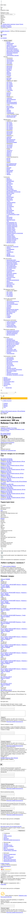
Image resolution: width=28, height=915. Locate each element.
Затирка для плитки (12, 115)
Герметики (9, 272)
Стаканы (9, 316)
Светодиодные (10, 365)
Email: (2, 830)
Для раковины (10, 206)
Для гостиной (10, 60)
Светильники (10, 357)
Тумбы (8, 253)
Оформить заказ (23, 895)
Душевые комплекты (12, 226)
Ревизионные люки (12, 326)
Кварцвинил (7, 380)
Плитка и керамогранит (10, 854)
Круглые (9, 185)
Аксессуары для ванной (13, 50)
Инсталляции (10, 189)
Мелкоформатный (11, 165)
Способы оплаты (8, 845)
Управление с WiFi (11, 349)
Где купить (8, 25)
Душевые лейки (11, 227)
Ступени (9, 75)
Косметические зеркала (12, 309)
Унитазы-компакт (11, 202)
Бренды (5, 385)
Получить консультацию (6, 810)
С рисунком (10, 90)
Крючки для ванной (12, 310)
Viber (12, 758)
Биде (8, 215)
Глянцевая (9, 98)
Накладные (9, 186)
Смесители (9, 203)
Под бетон (9, 82)
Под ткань (9, 88)
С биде (8, 201)
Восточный (9, 106)
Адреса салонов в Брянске (9, 566)
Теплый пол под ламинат (13, 342)
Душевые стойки (11, 230)
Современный (10, 112)
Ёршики (9, 308)
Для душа (9, 207)
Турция (8, 161)
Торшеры (9, 372)
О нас (5, 834)
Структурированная (12, 103)
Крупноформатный (11, 163)
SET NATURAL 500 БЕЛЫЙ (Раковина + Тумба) (13, 622)
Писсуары (9, 194)
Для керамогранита (11, 266)
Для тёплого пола (11, 268)
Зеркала (9, 248)
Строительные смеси (9, 381)
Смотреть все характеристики (8, 450)
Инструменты (10, 276)
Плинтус (9, 74)
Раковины (9, 179)
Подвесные (9, 187)
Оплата (21, 24)
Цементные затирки (12, 262)
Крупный (9, 78)
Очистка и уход (10, 284)
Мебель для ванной (11, 46)
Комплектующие (11, 219)
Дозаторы (9, 306)
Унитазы (9, 195)
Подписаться (22, 830)
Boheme (3, 518)
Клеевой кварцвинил (12, 333)
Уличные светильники (12, 373)
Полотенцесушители (12, 350)
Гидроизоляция (10, 270)
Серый (8, 173)
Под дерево (9, 83)
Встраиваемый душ (12, 222)
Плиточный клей (11, 116)
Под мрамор (10, 86)
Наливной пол (10, 274)
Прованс (9, 110)
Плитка (8, 42)
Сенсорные (9, 348)
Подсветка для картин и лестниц (15, 375)
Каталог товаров (6, 398)
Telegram (16, 758)
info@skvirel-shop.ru (6, 866)
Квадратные (10, 183)
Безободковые (10, 197)
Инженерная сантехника (13, 51)
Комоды (9, 250)
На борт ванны (10, 213)
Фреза (8, 281)
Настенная (9, 67)
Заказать (3, 717)
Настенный (9, 133)
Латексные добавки (12, 273)
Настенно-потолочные (12, 361)
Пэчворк (9, 111)
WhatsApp (8, 758)
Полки (8, 314)
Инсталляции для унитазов (13, 191)
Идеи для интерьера (9, 849)
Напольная (9, 66)
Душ (8, 221)
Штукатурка (10, 286)
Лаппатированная (11, 99)
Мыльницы (9, 313)
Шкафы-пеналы (11, 256)
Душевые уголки (11, 241)
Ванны (8, 178)
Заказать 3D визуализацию (7, 442)
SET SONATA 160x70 (6, 690)
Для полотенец (10, 302)
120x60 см (9, 151)
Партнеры (6, 838)
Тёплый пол (10, 338)
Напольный (10, 131)
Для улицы (9, 63)
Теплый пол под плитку (13, 344)
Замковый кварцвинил (12, 332)
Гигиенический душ (12, 223)
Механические (10, 346)
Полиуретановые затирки (13, 261)
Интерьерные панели (12, 48)
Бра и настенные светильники (14, 369)
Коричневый (10, 170)
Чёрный (9, 174)
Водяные (9, 352)
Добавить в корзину (6, 428)
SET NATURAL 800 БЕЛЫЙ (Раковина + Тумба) (13, 615)
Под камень (10, 84)
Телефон (3, 758)
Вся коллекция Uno (5, 434)
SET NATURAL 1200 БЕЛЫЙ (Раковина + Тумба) (13, 608)
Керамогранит (10, 43)
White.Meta (3, 884)
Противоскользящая (12, 102)
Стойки (8, 317)
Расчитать (3, 796)
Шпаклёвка (9, 285)
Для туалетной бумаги (12, 304)
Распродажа (9, 387)
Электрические (10, 353)
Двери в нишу (10, 234)
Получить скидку (5, 908)
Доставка (3, 25)
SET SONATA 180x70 (6, 676)
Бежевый (9, 167)
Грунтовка (9, 269)
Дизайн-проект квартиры (8, 24)
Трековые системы (11, 368)
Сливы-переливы (11, 325)
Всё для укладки (11, 334)
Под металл (9, 126)
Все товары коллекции (6, 458)
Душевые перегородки (12, 238)
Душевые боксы (11, 235)
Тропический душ (11, 231)
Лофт (8, 108)
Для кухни (9, 62)
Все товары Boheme (6, 433)
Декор (8, 71)
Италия (8, 94)
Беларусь (9, 92)
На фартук (9, 68)
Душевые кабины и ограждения (15, 233)
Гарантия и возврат (8, 846)
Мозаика (9, 72)
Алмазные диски (11, 277)
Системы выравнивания (13, 280)
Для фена (9, 305)
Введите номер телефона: (7, 759)
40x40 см (9, 154)
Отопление (9, 54)
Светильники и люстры (13, 55)
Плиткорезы (10, 282)
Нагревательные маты (12, 341)
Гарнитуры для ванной (12, 246)
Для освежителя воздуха (13, 301)
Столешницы (10, 252)
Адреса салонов (8, 835)
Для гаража (9, 146)
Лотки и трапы (10, 324)
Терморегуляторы (11, 345)
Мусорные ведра (11, 312)
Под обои (9, 87)
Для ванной (10, 59)
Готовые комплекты (12, 190)
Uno (2, 510)
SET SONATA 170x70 (6, 683)
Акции (17, 24)
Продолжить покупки (6, 896)
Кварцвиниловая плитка (13, 330)
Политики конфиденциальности (14, 721)
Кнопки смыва (10, 193)
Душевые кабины (11, 237)
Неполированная (11, 139)
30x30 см (9, 153)
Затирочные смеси (11, 260)
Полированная (10, 141)
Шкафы (8, 254)
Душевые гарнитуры (12, 225)
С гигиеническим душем (13, 214)
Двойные (9, 182)
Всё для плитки (10, 47)
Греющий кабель (11, 340)
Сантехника (10, 44)
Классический (10, 107)
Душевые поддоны (11, 239)
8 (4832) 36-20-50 (5, 31)
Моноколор (9, 171)
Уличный (9, 134)
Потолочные (10, 364)
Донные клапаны (11, 322)
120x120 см (9, 150)
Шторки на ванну (11, 242)
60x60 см (9, 155)
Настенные (9, 211)
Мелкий (9, 79)
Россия (8, 95)
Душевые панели (11, 229)
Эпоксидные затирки (12, 264)
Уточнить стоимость (5, 741)
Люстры (9, 366)
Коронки (9, 278)
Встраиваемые (10, 181)
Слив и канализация (12, 321)
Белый (8, 169)
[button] (1, 391)
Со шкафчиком (10, 249)
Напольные (9, 217)
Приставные (10, 199)
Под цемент (10, 129)
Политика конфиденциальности (12, 840)
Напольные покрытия (12, 52)
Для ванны (9, 205)
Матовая (9, 100)
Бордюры (9, 70)
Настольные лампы (11, 370)
